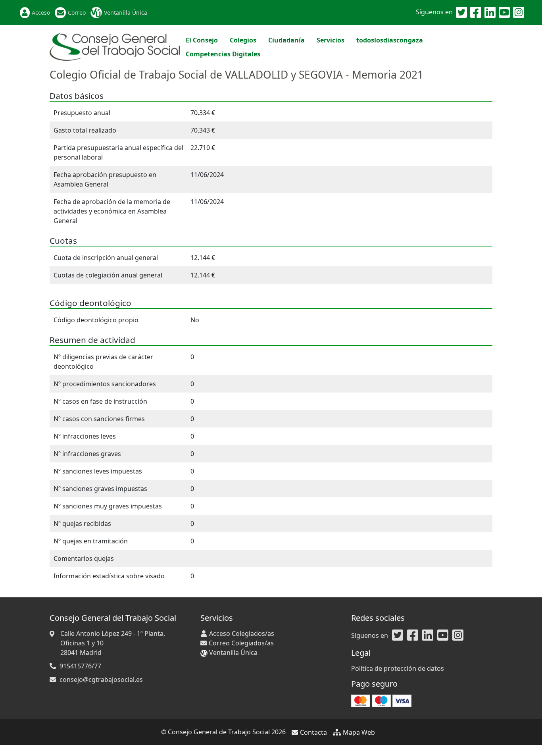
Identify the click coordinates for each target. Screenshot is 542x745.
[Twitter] (461, 12)
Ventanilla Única (125, 12)
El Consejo (202, 40)
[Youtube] (504, 12)
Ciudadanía (286, 40)
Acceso (41, 12)
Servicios (330, 40)
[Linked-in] (490, 12)
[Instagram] (518, 12)
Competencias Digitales (223, 54)
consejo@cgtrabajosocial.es (101, 679)
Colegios (243, 40)
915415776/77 (80, 666)
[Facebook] (475, 12)
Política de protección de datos (397, 668)
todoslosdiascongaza (389, 40)
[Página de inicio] (115, 46)
